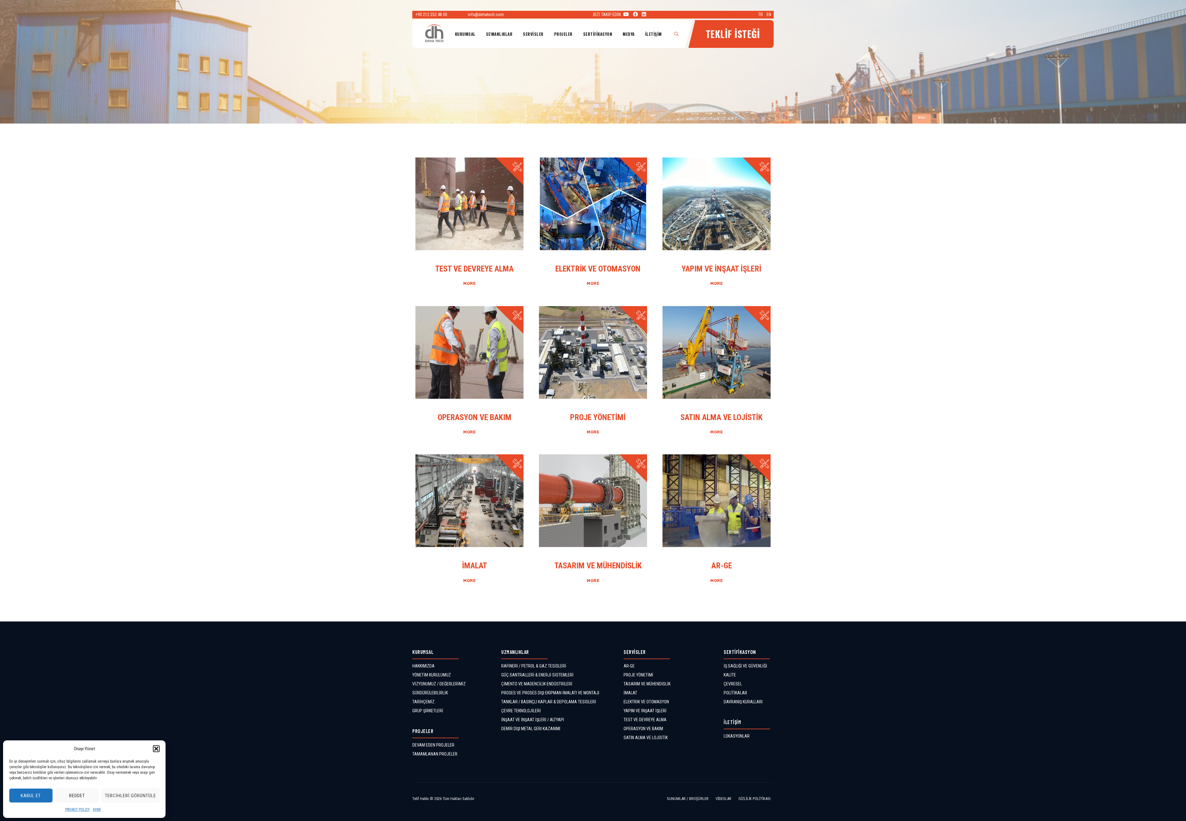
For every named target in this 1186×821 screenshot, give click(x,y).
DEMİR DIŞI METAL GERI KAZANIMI (530, 728)
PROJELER (563, 34)
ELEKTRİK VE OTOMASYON (598, 268)
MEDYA (629, 34)
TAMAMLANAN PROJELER (434, 754)
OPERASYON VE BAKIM (474, 417)
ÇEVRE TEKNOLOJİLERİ (521, 710)
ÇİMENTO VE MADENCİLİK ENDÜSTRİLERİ (536, 683)
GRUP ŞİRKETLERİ (427, 710)
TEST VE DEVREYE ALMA (474, 268)
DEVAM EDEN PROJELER (433, 745)
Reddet (77, 795)
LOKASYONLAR (737, 736)
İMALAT (474, 565)
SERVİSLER (533, 34)
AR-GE (721, 565)
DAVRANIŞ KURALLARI (743, 701)
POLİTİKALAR (735, 692)
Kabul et (31, 795)
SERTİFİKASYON (597, 34)
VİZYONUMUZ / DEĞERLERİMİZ (439, 683)
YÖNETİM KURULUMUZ (431, 674)
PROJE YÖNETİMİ (598, 417)
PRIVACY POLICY (77, 809)
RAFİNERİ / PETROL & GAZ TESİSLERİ (533, 665)
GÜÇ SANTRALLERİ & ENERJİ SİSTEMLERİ (537, 674)
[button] (156, 749)
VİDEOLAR (723, 798)
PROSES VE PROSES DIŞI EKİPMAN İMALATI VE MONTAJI (550, 692)
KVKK (97, 809)
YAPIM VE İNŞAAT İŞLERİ (721, 268)
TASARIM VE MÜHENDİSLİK (598, 565)
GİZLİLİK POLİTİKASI (754, 798)
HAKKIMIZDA (423, 665)
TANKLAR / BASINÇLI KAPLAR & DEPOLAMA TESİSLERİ (548, 701)
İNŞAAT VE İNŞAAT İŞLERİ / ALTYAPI (532, 719)
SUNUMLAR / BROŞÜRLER (688, 798)
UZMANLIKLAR (499, 34)
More (469, 283)
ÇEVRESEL (733, 683)
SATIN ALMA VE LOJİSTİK (721, 417)
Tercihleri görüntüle (130, 795)
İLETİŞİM (653, 34)
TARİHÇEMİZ (423, 701)
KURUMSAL (465, 34)
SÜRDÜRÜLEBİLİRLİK (430, 692)
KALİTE (730, 674)
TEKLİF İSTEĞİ (733, 34)
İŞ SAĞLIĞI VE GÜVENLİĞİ (745, 665)
